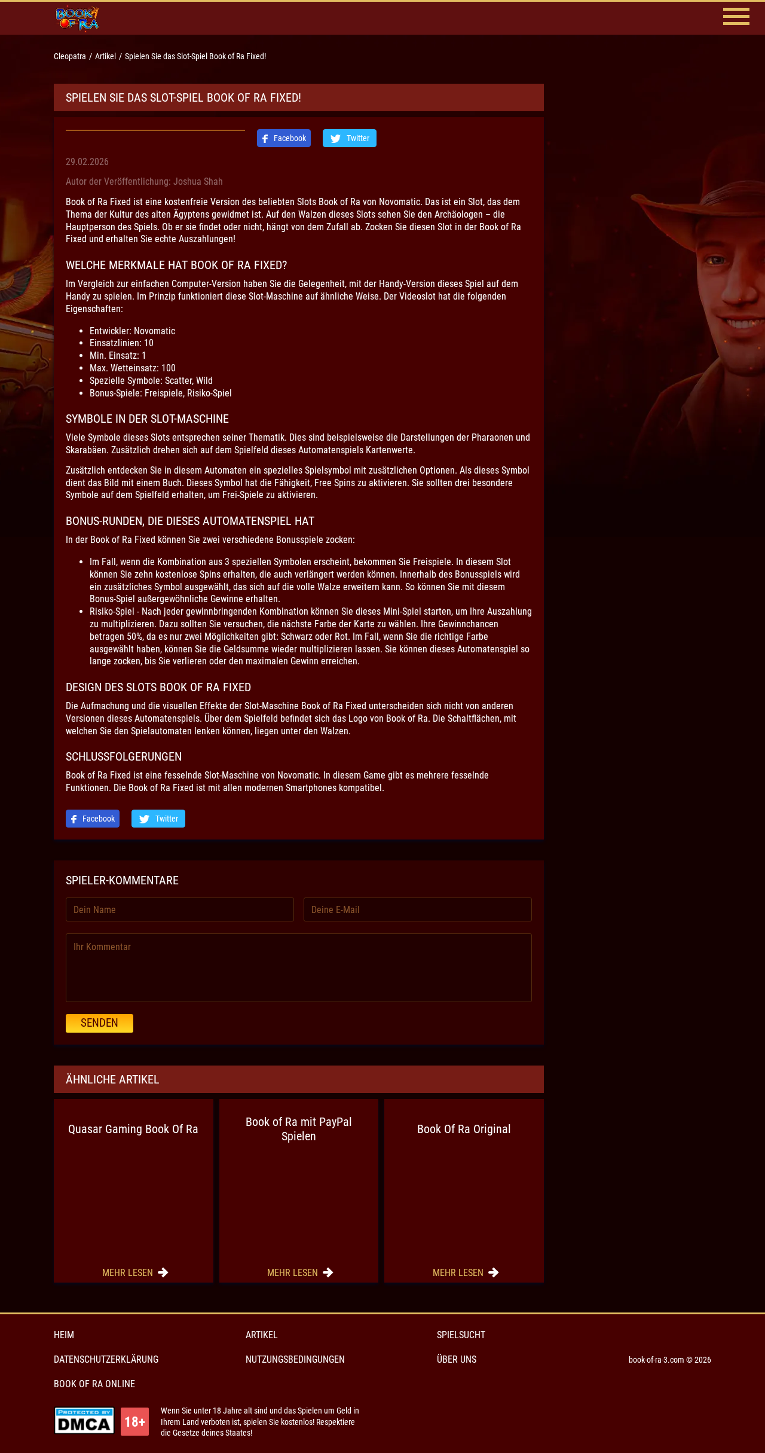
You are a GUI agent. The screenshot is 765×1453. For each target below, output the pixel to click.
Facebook (289, 138)
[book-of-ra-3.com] (87, 18)
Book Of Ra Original (464, 1129)
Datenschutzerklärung (106, 1359)
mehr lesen (128, 1272)
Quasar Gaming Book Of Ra (133, 1129)
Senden (99, 1023)
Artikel (262, 1335)
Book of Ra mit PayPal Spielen (299, 1129)
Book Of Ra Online (94, 1384)
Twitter (357, 138)
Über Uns (456, 1359)
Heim (64, 1335)
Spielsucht (461, 1335)
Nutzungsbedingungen (295, 1359)
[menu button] (736, 18)
